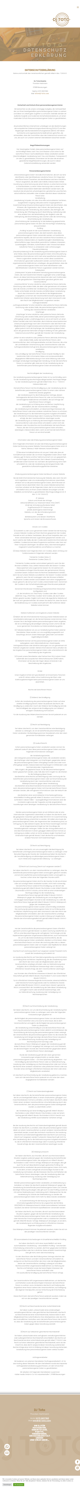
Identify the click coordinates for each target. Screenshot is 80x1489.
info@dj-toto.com (42, 93)
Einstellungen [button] (7, 1484)
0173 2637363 (42, 1418)
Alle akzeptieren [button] (18, 1484)
